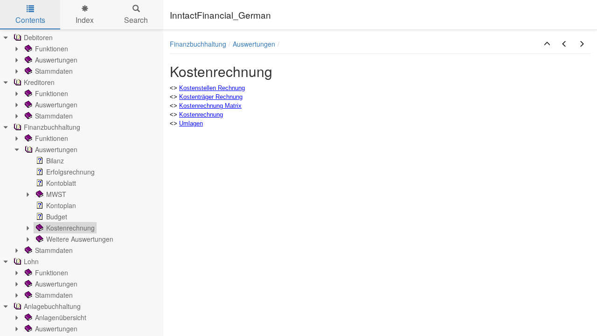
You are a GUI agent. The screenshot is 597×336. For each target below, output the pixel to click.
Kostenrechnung (201, 114)
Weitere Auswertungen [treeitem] (79, 239)
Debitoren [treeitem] (38, 37)
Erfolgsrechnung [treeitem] (70, 171)
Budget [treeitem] (56, 216)
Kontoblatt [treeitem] (61, 183)
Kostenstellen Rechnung (212, 87)
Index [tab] (85, 19)
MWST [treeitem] (56, 194)
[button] (547, 43)
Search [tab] (136, 19)
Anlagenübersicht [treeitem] (60, 317)
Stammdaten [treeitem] (54, 71)
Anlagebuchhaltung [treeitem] (52, 306)
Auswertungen (254, 44)
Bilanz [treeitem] (55, 160)
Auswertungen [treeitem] (56, 59)
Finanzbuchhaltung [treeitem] (52, 127)
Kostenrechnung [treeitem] (70, 227)
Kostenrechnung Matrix (210, 105)
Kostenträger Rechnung (211, 96)
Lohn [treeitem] (31, 261)
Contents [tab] (30, 19)
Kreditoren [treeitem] (39, 82)
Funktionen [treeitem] (51, 48)
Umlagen (191, 123)
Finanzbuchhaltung (198, 44)
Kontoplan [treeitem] (61, 205)
